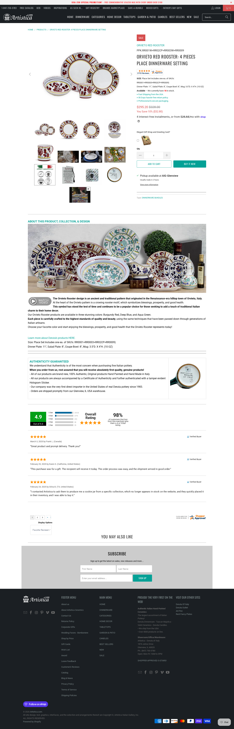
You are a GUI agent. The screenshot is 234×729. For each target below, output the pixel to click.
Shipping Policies (69, 695)
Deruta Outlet (182, 607)
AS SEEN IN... (76, 8)
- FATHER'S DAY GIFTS (172, 8)
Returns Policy (67, 621)
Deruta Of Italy (182, 604)
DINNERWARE (105, 610)
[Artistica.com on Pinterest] (42, 613)
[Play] (81, 74)
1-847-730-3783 (9, 8)
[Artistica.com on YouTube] (53, 613)
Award (64, 655)
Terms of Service (69, 689)
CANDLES (103, 638)
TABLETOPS (105, 627)
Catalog (64, 672)
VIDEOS (47, 8)
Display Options (45, 522)
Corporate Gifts (68, 627)
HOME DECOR (105, 621)
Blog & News (67, 678)
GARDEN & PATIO (107, 633)
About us (65, 604)
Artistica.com (36, 712)
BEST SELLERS (106, 644)
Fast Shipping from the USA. (150, 94)
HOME (102, 604)
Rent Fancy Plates (184, 614)
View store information (149, 185)
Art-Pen (179, 611)
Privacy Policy (67, 684)
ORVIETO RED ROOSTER (150, 45)
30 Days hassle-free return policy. (152, 97)
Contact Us (66, 616)
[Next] (131, 74)
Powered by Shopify (32, 721)
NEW (101, 650)
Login (217, 8)
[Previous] (30, 74)
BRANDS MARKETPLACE (114, 8)
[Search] (227, 17)
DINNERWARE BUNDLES (152, 198)
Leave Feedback (68, 661)
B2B (38, 8)
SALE (101, 655)
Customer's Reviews (70, 667)
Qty (138, 149)
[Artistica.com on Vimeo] (47, 613)
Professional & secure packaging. (153, 101)
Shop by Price (67, 638)
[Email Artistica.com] (25, 613)
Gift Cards (65, 644)
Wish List (65, 650)
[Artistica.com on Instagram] (36, 613)
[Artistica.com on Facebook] (31, 613)
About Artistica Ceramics (72, 610)
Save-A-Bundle (135, 8)
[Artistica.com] (18, 17)
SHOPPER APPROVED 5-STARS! (152, 660)
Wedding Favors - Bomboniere (74, 633)
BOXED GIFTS (152, 8)
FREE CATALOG (26, 8)
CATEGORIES (105, 616)
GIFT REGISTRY (93, 8)
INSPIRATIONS (60, 8)
